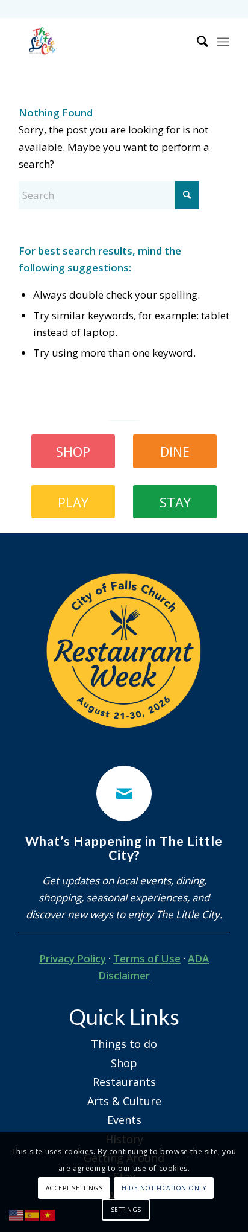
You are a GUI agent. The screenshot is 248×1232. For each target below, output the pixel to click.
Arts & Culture (124, 1101)
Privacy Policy (72, 958)
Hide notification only (164, 1188)
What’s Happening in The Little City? (124, 848)
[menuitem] (196, 41)
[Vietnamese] (48, 1214)
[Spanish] (32, 1214)
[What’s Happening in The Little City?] (124, 793)
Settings (126, 1209)
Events (124, 1120)
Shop (124, 1063)
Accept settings (74, 1188)
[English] (17, 1214)
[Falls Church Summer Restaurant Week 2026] (124, 650)
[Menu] (223, 41)
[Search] (196, 41)
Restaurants (124, 1082)
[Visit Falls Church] (103, 41)
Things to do (124, 1044)
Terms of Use (147, 958)
